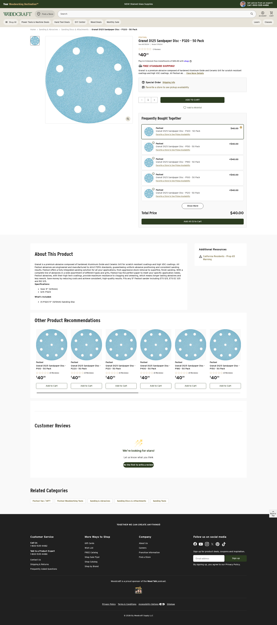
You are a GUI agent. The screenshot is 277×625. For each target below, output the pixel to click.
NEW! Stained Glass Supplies (138, 4)
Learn (257, 22)
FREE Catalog (91, 552)
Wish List (89, 548)
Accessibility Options (148, 604)
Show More (192, 206)
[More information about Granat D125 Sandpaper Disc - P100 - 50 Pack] (153, 173)
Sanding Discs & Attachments (75, 29)
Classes (268, 22)
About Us (143, 543)
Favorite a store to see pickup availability (167, 87)
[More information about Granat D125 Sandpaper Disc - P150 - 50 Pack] (153, 142)
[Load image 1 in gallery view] (35, 40)
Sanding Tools (159, 501)
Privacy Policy (232, 564)
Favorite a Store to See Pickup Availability (173, 134)
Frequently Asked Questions (43, 569)
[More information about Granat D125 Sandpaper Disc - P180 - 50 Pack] (153, 158)
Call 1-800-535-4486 (258, 5)
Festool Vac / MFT (41, 501)
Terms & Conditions (127, 604)
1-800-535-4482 (38, 546)
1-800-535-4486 (38, 554)
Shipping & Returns (39, 564)
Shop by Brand (92, 566)
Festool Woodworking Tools (70, 501)
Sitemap (171, 604)
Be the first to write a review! (138, 465)
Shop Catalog (91, 562)
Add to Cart (52, 386)
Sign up (236, 558)
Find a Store (145, 557)
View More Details (195, 73)
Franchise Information (149, 552)
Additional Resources (213, 249)
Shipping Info (168, 82)
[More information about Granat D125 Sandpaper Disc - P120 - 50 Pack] (153, 189)
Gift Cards (89, 543)
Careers (142, 548)
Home (33, 29)
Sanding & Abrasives (48, 29)
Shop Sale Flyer (92, 557)
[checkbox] (193, 131)
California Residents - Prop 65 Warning (219, 258)
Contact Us (35, 560)
